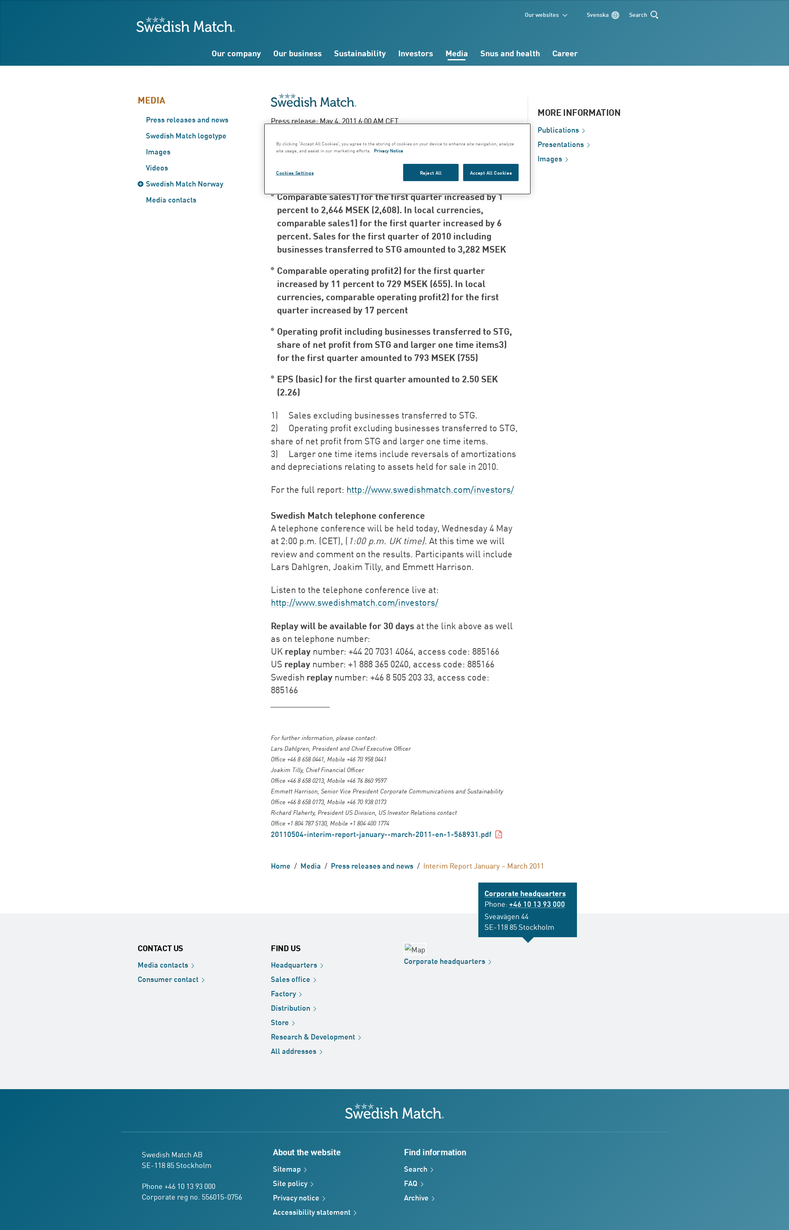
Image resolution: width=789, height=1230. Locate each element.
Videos (157, 167)
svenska (598, 14)
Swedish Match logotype (186, 135)
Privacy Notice (388, 150)
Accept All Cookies (491, 172)
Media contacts (171, 199)
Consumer (168, 978)
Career (565, 53)
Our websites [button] (542, 14)
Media (456, 53)
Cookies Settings (295, 172)
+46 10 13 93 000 (537, 903)
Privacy (296, 1197)
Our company (236, 53)
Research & (313, 1036)
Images (158, 151)
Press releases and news (187, 119)
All (293, 1050)
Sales (290, 978)
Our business (297, 53)
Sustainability (360, 53)
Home (281, 865)
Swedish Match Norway (184, 183)
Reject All (431, 172)
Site (290, 1182)
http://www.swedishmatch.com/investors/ (430, 489)
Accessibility (312, 1211)
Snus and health (510, 53)
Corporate (444, 960)
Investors (415, 53)
